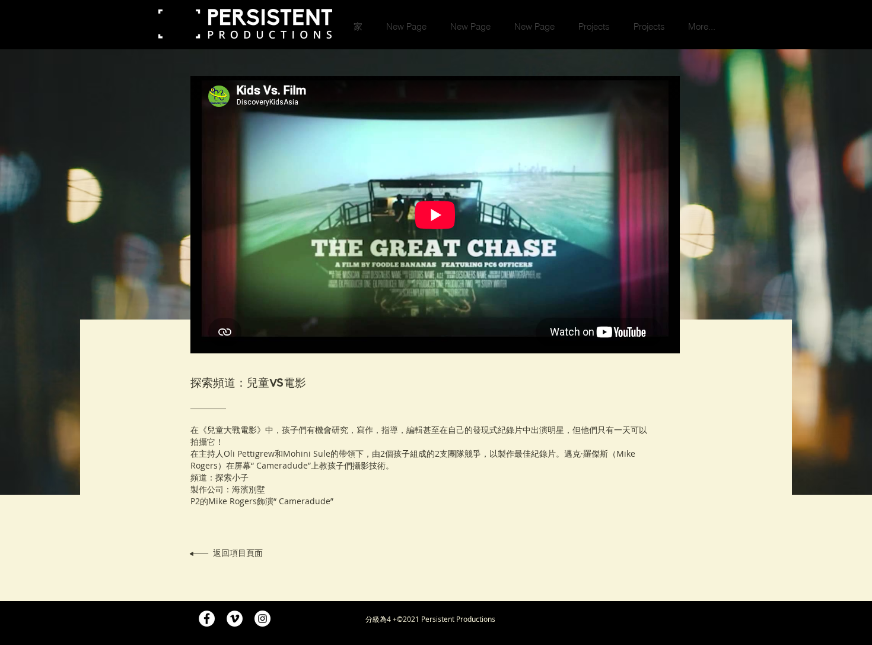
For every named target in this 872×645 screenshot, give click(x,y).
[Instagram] (262, 619)
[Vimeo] (235, 619)
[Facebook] (207, 619)
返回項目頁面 (238, 552)
